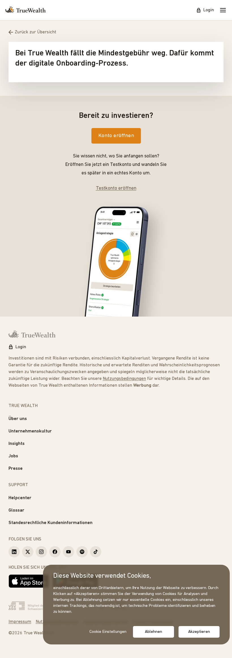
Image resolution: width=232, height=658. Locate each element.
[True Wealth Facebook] (55, 551)
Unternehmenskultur (30, 431)
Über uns (17, 419)
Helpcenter (19, 498)
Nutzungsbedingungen (124, 378)
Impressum (19, 622)
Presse (15, 468)
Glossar (16, 510)
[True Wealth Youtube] (68, 551)
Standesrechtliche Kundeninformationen (50, 523)
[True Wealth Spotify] (82, 551)
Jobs (13, 456)
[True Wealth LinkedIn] (14, 551)
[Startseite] (25, 10)
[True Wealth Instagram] (41, 551)
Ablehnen (153, 632)
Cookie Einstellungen (107, 632)
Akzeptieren (199, 632)
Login (208, 10)
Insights (16, 443)
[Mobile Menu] (222, 10)
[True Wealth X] (27, 551)
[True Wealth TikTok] (95, 551)
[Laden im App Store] (28, 581)
